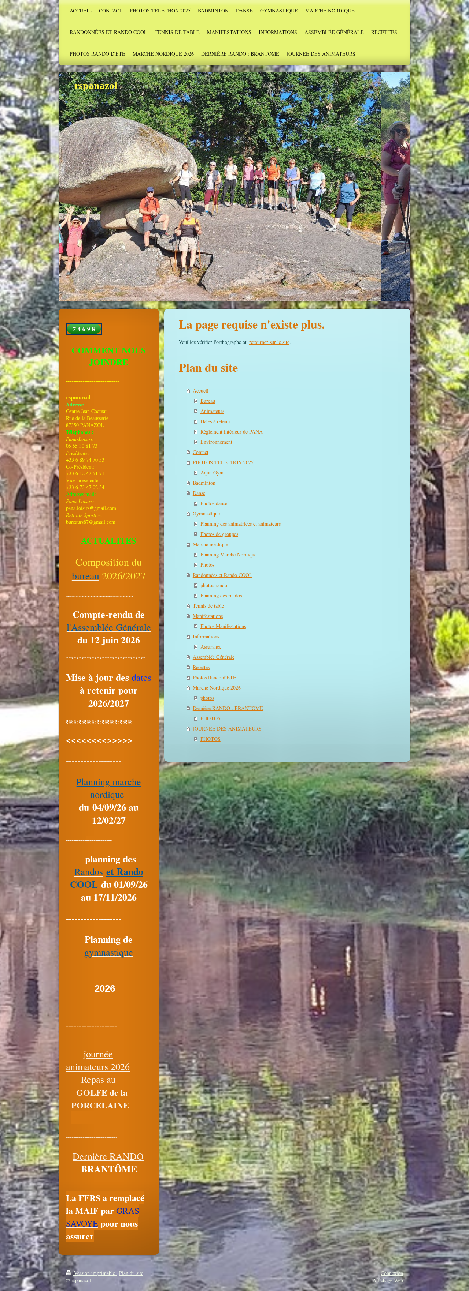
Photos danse (213, 503)
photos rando (213, 585)
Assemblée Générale (213, 656)
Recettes (201, 667)
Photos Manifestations (223, 626)
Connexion (392, 1272)
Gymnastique (206, 513)
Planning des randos (221, 595)
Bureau (207, 400)
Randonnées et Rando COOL (222, 574)
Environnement (216, 441)
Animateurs (212, 411)
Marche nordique (210, 544)
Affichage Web (388, 1280)
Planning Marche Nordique (228, 554)
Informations (206, 636)
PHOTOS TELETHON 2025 (223, 462)
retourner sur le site (269, 341)
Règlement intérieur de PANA (231, 431)
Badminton (204, 482)
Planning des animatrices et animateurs (240, 523)
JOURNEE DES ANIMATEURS (227, 728)
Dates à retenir (215, 421)
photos (207, 697)
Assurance (210, 646)
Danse (199, 492)
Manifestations (208, 615)
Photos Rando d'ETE (214, 677)
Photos (207, 564)
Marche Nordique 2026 (217, 687)
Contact (200, 452)
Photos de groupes (219, 533)
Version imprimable (95, 1272)
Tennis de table (208, 605)
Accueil (200, 390)
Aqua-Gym (212, 472)
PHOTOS (210, 718)
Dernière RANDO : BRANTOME (228, 708)
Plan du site (131, 1272)
